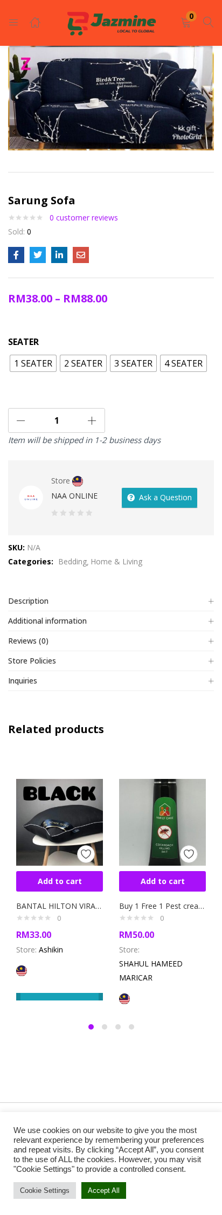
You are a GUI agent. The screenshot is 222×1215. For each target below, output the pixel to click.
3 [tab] (118, 1027)
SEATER (23, 342)
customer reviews (84, 217)
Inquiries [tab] (22, 680)
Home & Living (116, 561)
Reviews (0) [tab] (28, 641)
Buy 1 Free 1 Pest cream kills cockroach (162, 906)
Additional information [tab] (47, 621)
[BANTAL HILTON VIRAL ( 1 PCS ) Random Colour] (59, 821)
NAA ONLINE (74, 496)
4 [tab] (131, 1027)
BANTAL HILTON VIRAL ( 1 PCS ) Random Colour (59, 906)
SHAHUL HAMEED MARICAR (151, 970)
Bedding (72, 561)
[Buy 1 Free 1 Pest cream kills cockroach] (162, 821)
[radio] (33, 363)
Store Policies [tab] (32, 660)
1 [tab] (91, 1027)
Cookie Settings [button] (45, 1190)
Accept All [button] (104, 1190)
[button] (186, 23)
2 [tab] (104, 1027)
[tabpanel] (59, 884)
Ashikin (51, 949)
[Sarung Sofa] (16, 255)
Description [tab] (28, 601)
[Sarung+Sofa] (38, 255)
